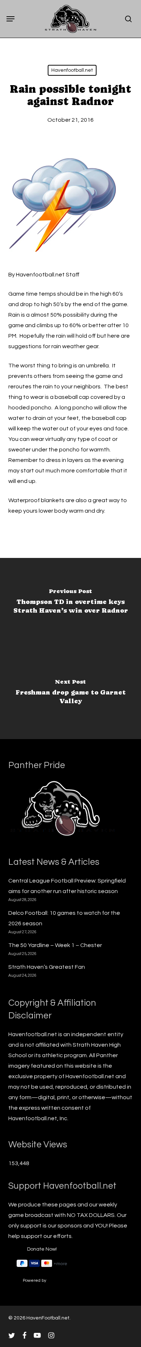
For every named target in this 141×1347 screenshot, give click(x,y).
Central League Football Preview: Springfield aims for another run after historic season (67, 886)
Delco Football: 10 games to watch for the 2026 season (64, 918)
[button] (10, 18)
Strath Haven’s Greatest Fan (46, 967)
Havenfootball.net (72, 70)
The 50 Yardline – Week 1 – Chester (55, 945)
